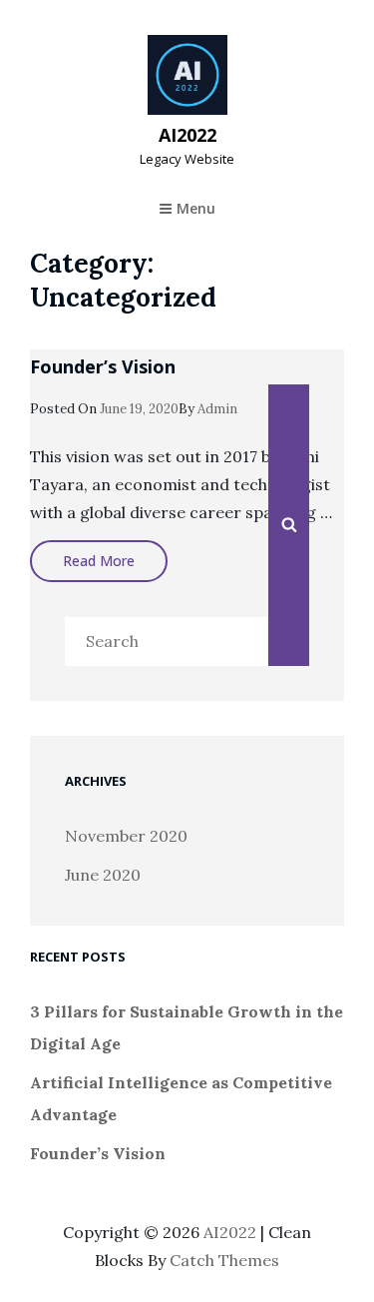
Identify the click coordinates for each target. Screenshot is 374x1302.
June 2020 (103, 875)
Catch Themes (224, 1260)
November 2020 (126, 836)
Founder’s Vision (103, 366)
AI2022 (187, 135)
